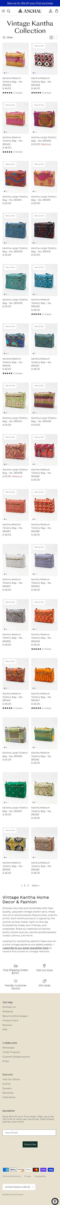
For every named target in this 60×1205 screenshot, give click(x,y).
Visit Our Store (11, 1079)
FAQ (4, 1029)
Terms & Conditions (11, 1176)
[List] (56, 37)
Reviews (7, 1025)
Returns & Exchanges (15, 1016)
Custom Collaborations (16, 1057)
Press (5, 1061)
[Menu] (3, 11)
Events (6, 1084)
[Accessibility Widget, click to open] (55, 1201)
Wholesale (8, 1048)
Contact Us (9, 1007)
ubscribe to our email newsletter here (26, 948)
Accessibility (40, 1176)
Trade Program (11, 1052)
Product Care (10, 1020)
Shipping (7, 1011)
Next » (35, 885)
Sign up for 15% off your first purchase (30, 3)
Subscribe (30, 1144)
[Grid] (51, 37)
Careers (7, 1088)
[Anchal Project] (30, 11)
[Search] (10, 11)
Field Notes (9, 1097)
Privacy (27, 1176)
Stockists (8, 1093)
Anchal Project (16, 1194)
